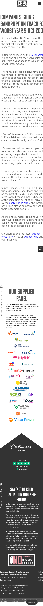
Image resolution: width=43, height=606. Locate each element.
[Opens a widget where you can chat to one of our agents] (32, 602)
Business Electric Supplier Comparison (14, 585)
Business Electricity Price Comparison (13, 577)
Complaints (39, 600)
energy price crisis (19, 202)
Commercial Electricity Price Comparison (14, 572)
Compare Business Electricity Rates (13, 588)
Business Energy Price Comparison (13, 593)
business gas (31, 236)
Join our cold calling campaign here (21, 545)
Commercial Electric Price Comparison (13, 575)
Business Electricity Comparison (12, 590)
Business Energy (5, 580)
